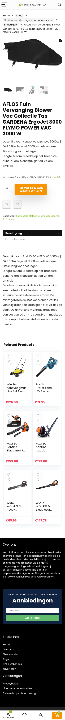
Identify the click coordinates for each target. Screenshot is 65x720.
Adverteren (9, 669)
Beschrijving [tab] (13, 233)
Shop (19, 15)
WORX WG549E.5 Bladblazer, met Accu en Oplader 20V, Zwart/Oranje (45, 511)
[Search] (59, 4)
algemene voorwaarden (17, 688)
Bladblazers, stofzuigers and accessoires (28, 20)
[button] (60, 40)
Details (56, 177)
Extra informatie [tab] (15, 239)
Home (6, 15)
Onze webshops (12, 664)
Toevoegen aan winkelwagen (30, 189)
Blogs (6, 659)
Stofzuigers (11, 24)
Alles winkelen (11, 654)
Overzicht (8, 649)
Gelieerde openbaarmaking (19, 693)
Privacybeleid (11, 683)
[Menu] (4, 4)
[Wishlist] (24, 715)
